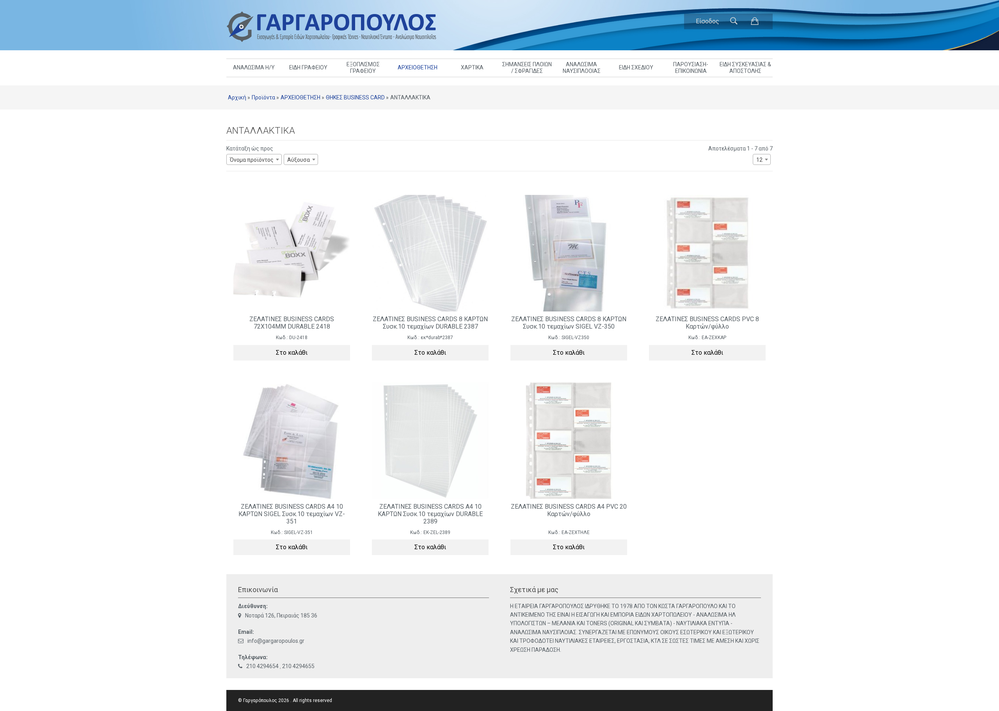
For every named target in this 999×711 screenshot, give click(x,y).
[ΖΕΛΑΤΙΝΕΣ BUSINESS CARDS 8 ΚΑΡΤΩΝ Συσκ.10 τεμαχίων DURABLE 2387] (430, 253)
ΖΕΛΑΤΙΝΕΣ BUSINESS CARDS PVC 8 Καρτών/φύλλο (707, 322)
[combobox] (254, 159)
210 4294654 (262, 666)
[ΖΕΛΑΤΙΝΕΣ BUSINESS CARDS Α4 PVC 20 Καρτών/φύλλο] (568, 440)
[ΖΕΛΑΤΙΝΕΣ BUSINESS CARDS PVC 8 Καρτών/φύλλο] (707, 253)
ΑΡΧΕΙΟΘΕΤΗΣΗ (417, 67)
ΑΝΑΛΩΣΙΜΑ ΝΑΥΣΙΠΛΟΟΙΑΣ (582, 67)
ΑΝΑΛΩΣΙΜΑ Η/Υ (254, 67)
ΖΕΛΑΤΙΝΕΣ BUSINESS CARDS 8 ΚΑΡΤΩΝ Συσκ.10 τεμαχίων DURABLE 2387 (430, 322)
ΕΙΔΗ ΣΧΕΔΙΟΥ (636, 67)
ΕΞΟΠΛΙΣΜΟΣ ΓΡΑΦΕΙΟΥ (363, 67)
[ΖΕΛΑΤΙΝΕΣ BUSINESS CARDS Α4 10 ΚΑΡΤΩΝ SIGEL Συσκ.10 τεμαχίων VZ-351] (291, 440)
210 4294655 (298, 666)
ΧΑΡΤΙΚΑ (472, 67)
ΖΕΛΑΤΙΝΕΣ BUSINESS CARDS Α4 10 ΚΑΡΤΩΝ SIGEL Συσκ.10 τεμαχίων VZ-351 (291, 514)
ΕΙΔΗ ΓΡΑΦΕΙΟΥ (308, 67)
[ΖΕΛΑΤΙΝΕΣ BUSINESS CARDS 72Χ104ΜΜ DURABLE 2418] (291, 253)
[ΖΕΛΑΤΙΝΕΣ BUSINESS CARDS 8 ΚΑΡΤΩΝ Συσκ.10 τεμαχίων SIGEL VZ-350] (568, 253)
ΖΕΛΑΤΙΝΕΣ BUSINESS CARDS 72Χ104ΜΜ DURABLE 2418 (291, 322)
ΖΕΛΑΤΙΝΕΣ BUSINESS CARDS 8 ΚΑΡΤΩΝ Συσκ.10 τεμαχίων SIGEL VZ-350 (568, 322)
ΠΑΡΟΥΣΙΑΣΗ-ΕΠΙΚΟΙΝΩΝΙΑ (690, 67)
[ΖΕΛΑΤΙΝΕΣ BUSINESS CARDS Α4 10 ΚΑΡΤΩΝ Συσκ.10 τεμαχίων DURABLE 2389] (430, 440)
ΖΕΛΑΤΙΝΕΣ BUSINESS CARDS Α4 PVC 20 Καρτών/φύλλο (569, 510)
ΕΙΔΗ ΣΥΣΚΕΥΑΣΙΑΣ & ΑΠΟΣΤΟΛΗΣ (745, 67)
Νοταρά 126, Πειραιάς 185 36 (281, 615)
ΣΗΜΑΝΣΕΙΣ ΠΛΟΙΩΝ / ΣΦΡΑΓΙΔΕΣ (527, 67)
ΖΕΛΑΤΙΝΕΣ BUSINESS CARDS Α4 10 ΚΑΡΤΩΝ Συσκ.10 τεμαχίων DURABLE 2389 (430, 514)
